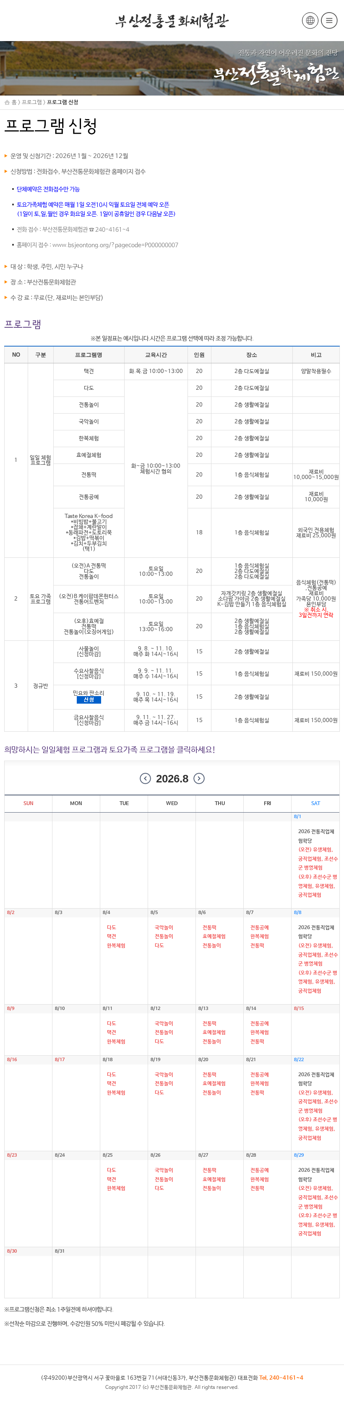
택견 (111, 937)
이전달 (145, 778)
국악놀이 (164, 928)
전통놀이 (164, 937)
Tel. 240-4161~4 (281, 1378)
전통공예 (259, 928)
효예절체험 (214, 937)
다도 (111, 928)
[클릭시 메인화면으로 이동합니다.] (172, 20)
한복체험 (116, 946)
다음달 (199, 778)
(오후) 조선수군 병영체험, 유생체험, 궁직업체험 (317, 886)
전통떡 (209, 928)
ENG (310, 21)
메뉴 (329, 20)
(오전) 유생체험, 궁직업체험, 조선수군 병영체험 (318, 859)
